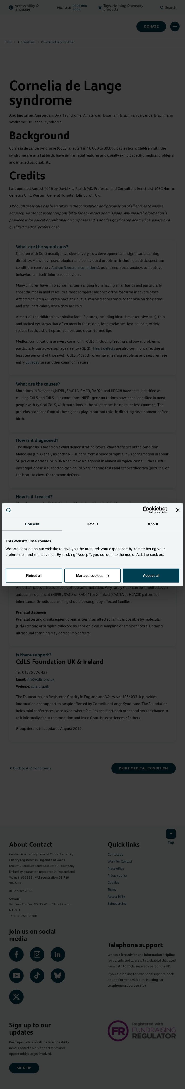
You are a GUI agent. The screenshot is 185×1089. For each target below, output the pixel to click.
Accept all (151, 575)
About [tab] (153, 524)
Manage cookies (89, 575)
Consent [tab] (32, 524)
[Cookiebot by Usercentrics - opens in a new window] (146, 510)
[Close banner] (177, 510)
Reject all (34, 575)
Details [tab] (93, 524)
